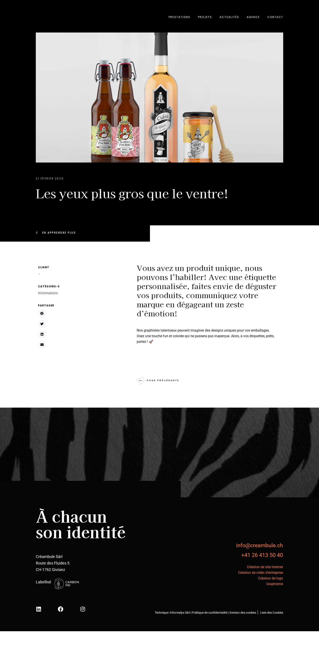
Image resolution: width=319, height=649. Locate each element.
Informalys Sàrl (180, 612)
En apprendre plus (59, 232)
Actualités (229, 17)
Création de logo (270, 578)
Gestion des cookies (242, 612)
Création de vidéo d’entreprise (260, 573)
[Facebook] (60, 609)
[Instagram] (82, 609)
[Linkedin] (38, 609)
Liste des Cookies (271, 612)
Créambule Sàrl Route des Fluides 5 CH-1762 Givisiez (52, 563)
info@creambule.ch (259, 545)
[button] (42, 313)
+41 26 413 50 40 (262, 555)
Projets (205, 17)
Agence (253, 17)
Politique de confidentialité (210, 612)
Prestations (179, 17)
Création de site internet (265, 567)
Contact (275, 17)
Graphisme (274, 584)
